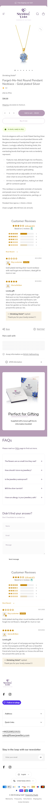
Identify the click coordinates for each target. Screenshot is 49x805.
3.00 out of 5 (30, 226)
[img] (11, 258)
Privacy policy (18, 799)
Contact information (23, 802)
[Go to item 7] (32, 70)
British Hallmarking (31, 354)
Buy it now (23, 121)
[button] (13, 234)
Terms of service (27, 799)
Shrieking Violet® (9, 75)
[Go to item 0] (15, 70)
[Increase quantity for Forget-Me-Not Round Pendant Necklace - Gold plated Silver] (13, 113)
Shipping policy (37, 799)
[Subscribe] (40, 757)
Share (8, 329)
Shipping (5, 105)
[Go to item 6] (29, 70)
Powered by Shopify (31, 795)
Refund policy (9, 799)
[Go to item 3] (20, 70)
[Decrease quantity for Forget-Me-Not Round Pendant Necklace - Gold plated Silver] (4, 113)
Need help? (41, 329)
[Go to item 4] (23, 70)
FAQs (17, 448)
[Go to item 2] (18, 70)
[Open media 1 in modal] (40, 29)
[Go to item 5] (26, 70)
